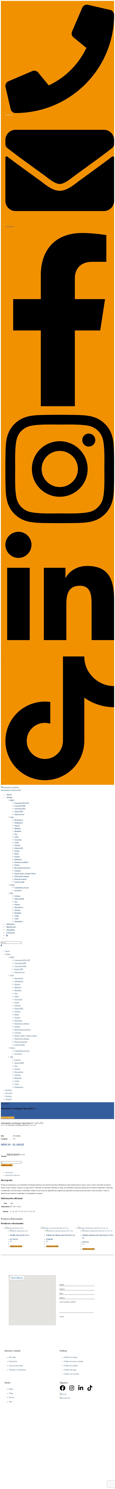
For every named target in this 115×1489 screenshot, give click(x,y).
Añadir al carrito (7, 1165)
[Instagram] (71, 1388)
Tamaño (4, 1156)
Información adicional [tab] (12, 1175)
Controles (17, 1033)
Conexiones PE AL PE (22, 960)
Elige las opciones (8, 1117)
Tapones (17, 984)
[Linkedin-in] (81, 1388)
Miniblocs (17, 987)
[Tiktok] (90, 1388)
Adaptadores (18, 981)
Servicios (8, 1090)
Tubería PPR (18, 969)
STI (6, 1125)
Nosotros (8, 1096)
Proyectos (8, 1093)
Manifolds (17, 990)
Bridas (16, 1014)
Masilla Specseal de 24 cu (19, 1235)
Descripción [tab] (9, 1172)
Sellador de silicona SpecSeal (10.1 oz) (60, 1235)
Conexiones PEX (20, 966)
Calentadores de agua (21, 1051)
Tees (16, 993)
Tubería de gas (19, 972)
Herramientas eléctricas (22, 1030)
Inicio (7, 951)
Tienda (7, 954)
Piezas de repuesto (20, 1042)
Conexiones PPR (20, 963)
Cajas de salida (19, 1045)
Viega (12, 975)
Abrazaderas (18, 978)
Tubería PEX (18, 1008)
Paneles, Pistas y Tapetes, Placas (25, 1036)
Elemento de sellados (21, 1023)
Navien (12, 1048)
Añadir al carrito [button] (16, 1246)
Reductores (18, 1020)
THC (11, 1057)
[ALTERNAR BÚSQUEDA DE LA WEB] (6, 938)
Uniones (17, 1011)
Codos (16, 996)
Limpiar (22, 1154)
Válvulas (17, 1005)
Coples (16, 1002)
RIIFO (12, 957)
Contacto (8, 1099)
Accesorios (18, 999)
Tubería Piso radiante (21, 1039)
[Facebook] (62, 1388)
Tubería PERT (19, 1063)
